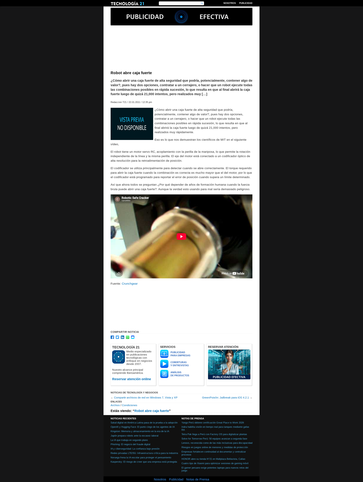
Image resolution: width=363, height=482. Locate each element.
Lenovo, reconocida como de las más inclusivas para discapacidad (217, 442)
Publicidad (245, 3)
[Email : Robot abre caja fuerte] (132, 337)
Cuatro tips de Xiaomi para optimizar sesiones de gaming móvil (215, 463)
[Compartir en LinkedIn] (122, 337)
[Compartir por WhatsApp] (127, 337)
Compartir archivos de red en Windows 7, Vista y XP (146, 397)
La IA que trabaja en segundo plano (129, 440)
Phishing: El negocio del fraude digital (130, 444)
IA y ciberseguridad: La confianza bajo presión (135, 448)
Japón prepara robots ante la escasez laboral (134, 435)
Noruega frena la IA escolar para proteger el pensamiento (141, 457)
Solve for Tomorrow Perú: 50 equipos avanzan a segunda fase (214, 438)
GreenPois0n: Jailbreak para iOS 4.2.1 (225, 397)
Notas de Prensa (197, 479)
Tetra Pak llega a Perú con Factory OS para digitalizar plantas (214, 434)
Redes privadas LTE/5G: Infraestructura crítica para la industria (144, 453)
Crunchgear (130, 283)
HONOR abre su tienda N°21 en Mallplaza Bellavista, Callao (213, 458)
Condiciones (129, 405)
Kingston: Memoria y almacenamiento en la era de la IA (140, 431)
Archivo (115, 405)
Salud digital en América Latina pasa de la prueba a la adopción (144, 422)
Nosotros (229, 3)
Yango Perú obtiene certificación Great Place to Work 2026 (213, 422)
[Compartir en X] (117, 337)
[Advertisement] (181, 49)
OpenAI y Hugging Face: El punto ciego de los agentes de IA (143, 426)
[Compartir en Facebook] (112, 337)
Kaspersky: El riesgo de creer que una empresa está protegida (144, 461)
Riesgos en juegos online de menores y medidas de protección (215, 447)
